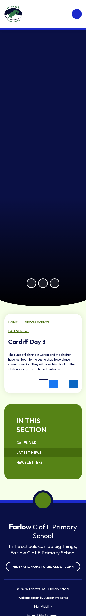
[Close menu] (77, 14)
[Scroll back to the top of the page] (43, 500)
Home (13, 322)
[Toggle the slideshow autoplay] (54, 283)
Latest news (18, 331)
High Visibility (43, 606)
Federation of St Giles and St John (43, 567)
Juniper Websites (56, 598)
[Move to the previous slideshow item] (31, 283)
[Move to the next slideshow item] (43, 283)
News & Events (37, 322)
